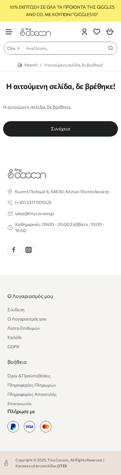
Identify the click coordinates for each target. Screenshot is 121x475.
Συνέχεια (60, 128)
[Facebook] (13, 250)
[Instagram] (28, 250)
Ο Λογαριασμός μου (30, 296)
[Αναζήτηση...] (111, 48)
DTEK (62, 466)
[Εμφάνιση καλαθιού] (110, 32)
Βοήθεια (17, 362)
